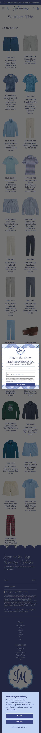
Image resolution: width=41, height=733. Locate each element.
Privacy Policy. (11, 709)
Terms (12, 381)
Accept (19, 715)
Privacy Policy (8, 381)
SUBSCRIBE (20, 385)
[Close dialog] (37, 346)
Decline (19, 721)
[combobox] (9, 374)
